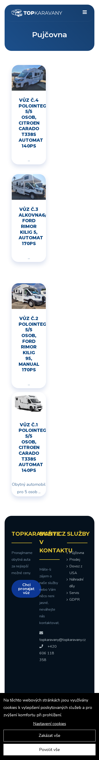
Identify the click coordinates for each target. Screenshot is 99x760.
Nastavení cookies (49, 723)
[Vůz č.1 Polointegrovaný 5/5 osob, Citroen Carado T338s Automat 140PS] (29, 396)
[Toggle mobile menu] (85, 12)
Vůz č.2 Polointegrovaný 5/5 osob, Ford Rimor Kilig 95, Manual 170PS (32, 344)
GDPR (74, 599)
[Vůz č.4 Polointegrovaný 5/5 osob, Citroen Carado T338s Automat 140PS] (29, 68)
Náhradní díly (76, 583)
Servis (74, 592)
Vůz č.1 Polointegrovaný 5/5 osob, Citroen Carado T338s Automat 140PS (32, 447)
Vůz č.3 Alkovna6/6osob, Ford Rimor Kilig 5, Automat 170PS (32, 226)
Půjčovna (76, 552)
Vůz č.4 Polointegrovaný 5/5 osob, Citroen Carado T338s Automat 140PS (32, 123)
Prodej (74, 559)
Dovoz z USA (75, 569)
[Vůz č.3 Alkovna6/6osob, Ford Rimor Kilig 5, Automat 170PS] (29, 178)
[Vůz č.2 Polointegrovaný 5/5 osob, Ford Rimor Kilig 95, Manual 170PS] (29, 287)
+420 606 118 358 (48, 653)
